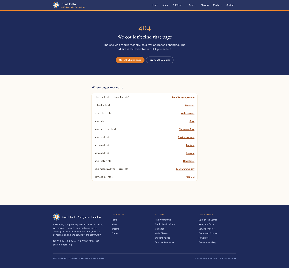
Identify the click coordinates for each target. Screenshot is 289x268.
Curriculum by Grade (165, 224)
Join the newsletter (228, 258)
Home (155, 5)
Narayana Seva (186, 129)
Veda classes (187, 113)
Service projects (186, 137)
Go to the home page (130, 60)
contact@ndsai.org (62, 244)
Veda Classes (161, 233)
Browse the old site (160, 60)
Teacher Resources (164, 242)
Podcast (190, 153)
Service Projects (206, 228)
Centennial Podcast (208, 233)
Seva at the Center (208, 219)
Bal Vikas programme (183, 97)
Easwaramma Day (185, 169)
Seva (191, 5)
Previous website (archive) (206, 258)
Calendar (189, 105)
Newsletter (188, 161)
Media (216, 5)
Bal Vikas (177, 5)
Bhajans (205, 5)
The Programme (163, 219)
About (165, 5)
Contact (230, 5)
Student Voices (162, 237)
